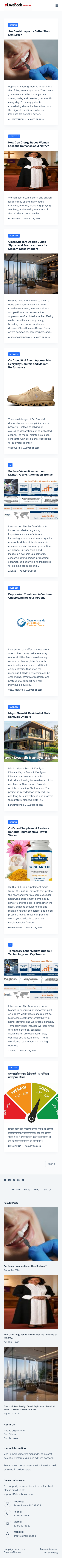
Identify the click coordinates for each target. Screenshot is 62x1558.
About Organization (15, 1430)
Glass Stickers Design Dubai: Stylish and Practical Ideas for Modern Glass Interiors (27, 245)
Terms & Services (48, 1549)
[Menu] (57, 5)
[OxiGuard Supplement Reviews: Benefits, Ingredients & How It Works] (31, 860)
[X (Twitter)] (9, 1180)
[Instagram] (14, 1180)
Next (50, 1164)
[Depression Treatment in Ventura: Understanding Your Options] (31, 622)
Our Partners (11, 1438)
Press (27, 1190)
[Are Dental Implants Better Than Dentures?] (31, 60)
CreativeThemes (12, 1552)
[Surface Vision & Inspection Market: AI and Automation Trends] (31, 499)
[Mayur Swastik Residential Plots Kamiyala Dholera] (31, 741)
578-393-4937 (22, 1515)
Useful (47, 1190)
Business (14, 236)
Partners (15, 1190)
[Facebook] (5, 1180)
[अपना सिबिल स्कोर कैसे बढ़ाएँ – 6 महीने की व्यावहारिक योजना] (31, 1102)
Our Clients (10, 1434)
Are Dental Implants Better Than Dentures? (25, 1266)
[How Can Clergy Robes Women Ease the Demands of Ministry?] (31, 171)
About (37, 1190)
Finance (13, 1068)
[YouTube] (23, 1180)
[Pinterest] (18, 1180)
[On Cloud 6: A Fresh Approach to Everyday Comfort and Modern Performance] (31, 392)
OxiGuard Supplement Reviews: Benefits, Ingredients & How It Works (29, 832)
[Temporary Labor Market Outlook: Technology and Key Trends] (31, 979)
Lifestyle (14, 136)
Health (13, 25)
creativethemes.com (25, 1535)
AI (10, 465)
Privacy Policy (51, 1552)
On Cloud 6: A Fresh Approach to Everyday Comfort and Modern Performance (29, 364)
